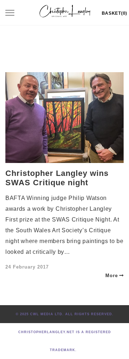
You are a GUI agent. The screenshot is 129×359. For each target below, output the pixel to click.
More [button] (111, 275)
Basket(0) (114, 13)
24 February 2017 (27, 267)
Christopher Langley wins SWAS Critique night (57, 178)
